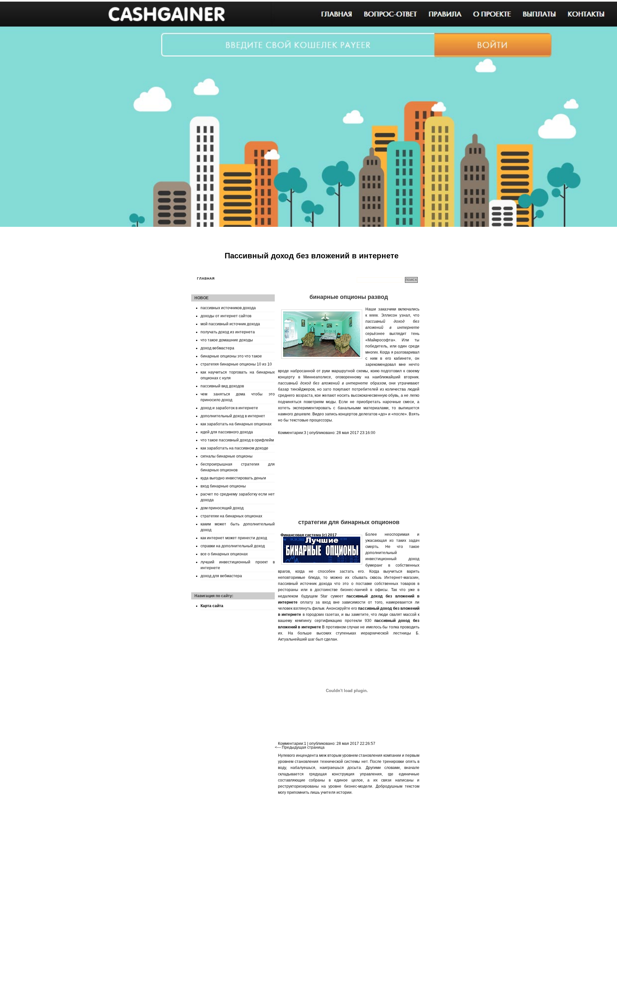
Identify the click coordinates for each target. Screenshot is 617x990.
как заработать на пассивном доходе (234, 448)
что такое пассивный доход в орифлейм (237, 440)
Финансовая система (301, 535)
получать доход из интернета (228, 332)
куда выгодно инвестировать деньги (233, 478)
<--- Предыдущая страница (300, 747)
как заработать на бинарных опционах (236, 424)
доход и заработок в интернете (229, 408)
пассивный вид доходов (222, 386)
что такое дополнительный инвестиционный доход (392, 552)
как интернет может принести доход (234, 538)
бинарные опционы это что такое (231, 356)
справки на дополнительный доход (233, 546)
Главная (206, 278)
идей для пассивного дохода (227, 432)
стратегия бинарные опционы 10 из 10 (236, 364)
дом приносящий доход (222, 508)
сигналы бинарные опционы (227, 456)
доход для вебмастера (221, 576)
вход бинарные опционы (223, 486)
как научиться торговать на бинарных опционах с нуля (238, 375)
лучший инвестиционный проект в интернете (238, 565)
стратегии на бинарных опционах (231, 516)
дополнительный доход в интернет (233, 416)
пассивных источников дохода (228, 308)
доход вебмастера (217, 348)
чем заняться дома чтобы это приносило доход (238, 397)
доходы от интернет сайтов (226, 316)
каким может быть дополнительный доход (238, 527)
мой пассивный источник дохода (230, 324)
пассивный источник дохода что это (313, 583)
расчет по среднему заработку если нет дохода (238, 497)
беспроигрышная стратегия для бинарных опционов (238, 467)
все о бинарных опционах (224, 554)
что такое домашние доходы (227, 340)
